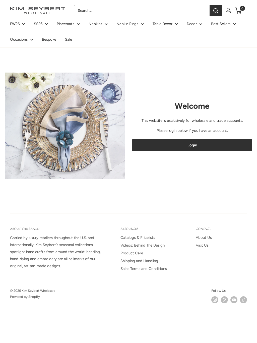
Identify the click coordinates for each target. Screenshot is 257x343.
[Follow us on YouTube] (233, 299)
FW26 (15, 24)
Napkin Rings (127, 24)
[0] (238, 11)
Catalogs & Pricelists (137, 237)
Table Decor (162, 24)
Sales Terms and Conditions (143, 268)
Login (192, 145)
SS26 (38, 24)
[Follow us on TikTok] (243, 299)
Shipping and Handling (139, 261)
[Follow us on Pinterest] (224, 299)
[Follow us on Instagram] (214, 299)
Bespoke (49, 39)
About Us (204, 237)
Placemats (65, 24)
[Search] (216, 10)
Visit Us (202, 245)
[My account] (228, 10)
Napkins (95, 24)
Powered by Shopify (25, 297)
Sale (68, 39)
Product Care (131, 253)
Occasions (19, 39)
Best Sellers (220, 24)
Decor (192, 24)
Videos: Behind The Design (142, 245)
